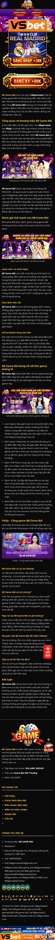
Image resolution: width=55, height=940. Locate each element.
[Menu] (4, 4)
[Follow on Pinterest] (13, 887)
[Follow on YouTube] (18, 887)
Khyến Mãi (11, 814)
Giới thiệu (10, 796)
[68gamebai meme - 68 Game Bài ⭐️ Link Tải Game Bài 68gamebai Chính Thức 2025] (27, 4)
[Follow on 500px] (23, 887)
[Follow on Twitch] (27, 887)
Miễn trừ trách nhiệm (16, 809)
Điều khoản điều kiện (16, 805)
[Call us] (9, 887)
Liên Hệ (9, 818)
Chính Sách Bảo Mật (15, 800)
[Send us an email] (4, 887)
